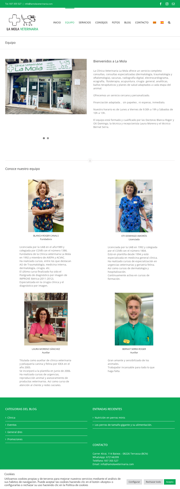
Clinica (11, 417)
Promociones (14, 439)
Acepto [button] (169, 481)
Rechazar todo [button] (153, 481)
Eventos (12, 424)
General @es (14, 432)
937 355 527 (111, 460)
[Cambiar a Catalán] (154, 22)
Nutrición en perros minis (110, 417)
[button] (169, 22)
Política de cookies (77, 485)
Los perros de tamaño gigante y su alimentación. (123, 424)
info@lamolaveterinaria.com (39, 3)
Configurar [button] (134, 481)
